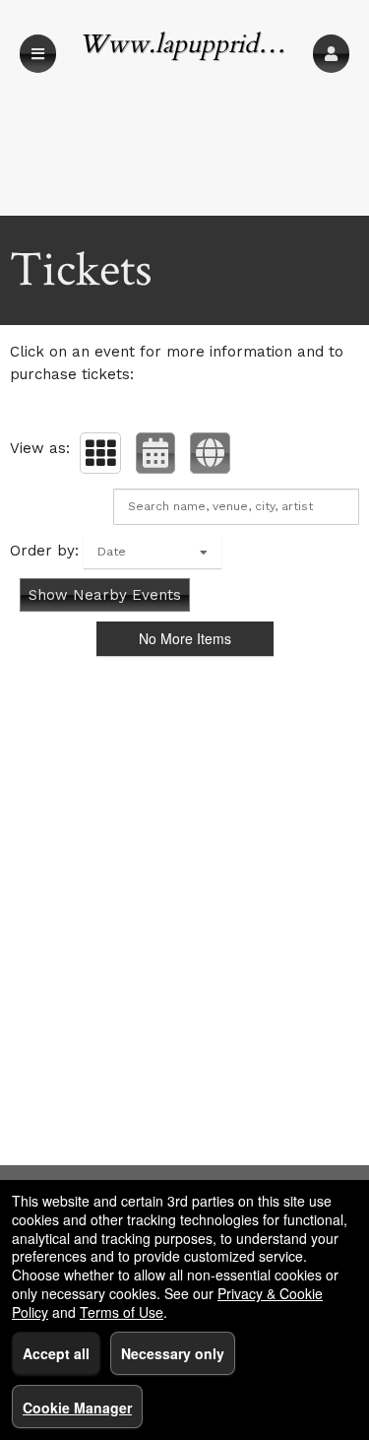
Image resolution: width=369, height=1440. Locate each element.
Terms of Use (121, 1312)
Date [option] (111, 551)
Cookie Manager (77, 1407)
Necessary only (172, 1353)
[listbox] (152, 551)
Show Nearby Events (105, 595)
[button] (331, 53)
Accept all (56, 1353)
